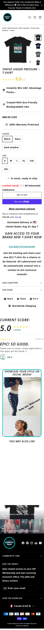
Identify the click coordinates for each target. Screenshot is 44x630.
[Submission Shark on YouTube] (40, 543)
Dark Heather (11, 147)
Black (7, 139)
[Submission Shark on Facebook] (23, 543)
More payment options (22, 208)
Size (4, 156)
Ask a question (10, 282)
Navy (18, 139)
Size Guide (7, 290)
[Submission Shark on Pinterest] (27, 543)
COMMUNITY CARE (11, 556)
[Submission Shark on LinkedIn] (36, 543)
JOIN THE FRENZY (10, 564)
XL (23, 161)
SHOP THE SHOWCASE (12, 598)
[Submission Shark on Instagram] (31, 543)
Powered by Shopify (22, 625)
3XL (6, 169)
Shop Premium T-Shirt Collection (19, 28)
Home (4, 28)
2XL (32, 161)
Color (5, 134)
